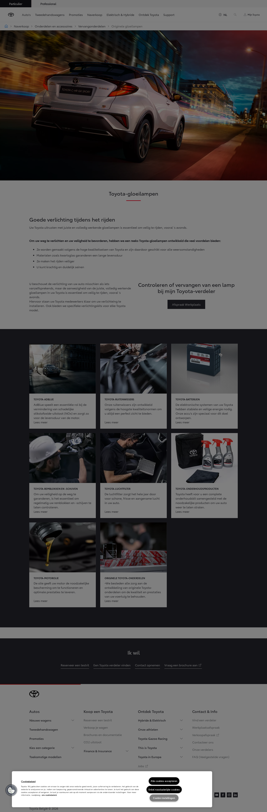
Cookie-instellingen (164, 797)
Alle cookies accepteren (164, 780)
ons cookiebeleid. (49, 795)
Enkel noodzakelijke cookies (164, 789)
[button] (11, 790)
